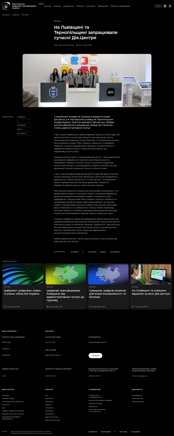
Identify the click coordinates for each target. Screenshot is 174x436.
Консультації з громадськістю (95, 396)
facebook (21, 117)
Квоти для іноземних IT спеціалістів (97, 410)
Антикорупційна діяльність (13, 401)
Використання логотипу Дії (13, 414)
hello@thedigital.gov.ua (98, 342)
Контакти (91, 6)
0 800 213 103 (50, 376)
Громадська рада (95, 403)
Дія (46, 395)
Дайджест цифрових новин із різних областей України (22, 292)
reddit (20, 129)
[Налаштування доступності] (170, 6)
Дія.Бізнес (49, 401)
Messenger (6, 342)
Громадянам (94, 389)
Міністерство (8, 389)
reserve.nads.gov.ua (139, 376)
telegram (21, 125)
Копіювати (22, 133)
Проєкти (80, 6)
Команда (5, 395)
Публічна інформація (120, 6)
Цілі (3, 408)
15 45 (4, 376)
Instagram (105, 432)
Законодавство (138, 401)
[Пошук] (158, 6)
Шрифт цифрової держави (13, 411)
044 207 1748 (50, 342)
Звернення (103, 6)
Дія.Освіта (49, 398)
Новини (57, 6)
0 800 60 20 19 (94, 376)
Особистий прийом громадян (100, 400)
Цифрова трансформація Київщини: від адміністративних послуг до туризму (65, 295)
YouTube (123, 432)
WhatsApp (6, 355)
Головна (6, 15)
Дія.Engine (49, 411)
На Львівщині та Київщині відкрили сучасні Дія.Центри (151, 292)
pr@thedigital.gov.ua (53, 355)
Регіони (25, 15)
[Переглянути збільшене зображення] (87, 80)
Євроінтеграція (51, 417)
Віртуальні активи (52, 420)
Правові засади (8, 398)
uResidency (49, 414)
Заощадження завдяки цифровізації (11, 418)
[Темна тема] (165, 6)
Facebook (93, 432)
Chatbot (95, 355)
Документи (68, 6)
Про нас (47, 6)
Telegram (6, 348)
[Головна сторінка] (7, 6)
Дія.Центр (49, 408)
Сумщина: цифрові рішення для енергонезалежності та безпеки (107, 293)
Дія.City (48, 404)
